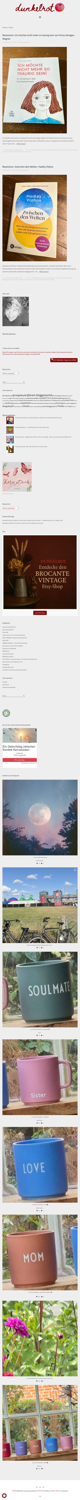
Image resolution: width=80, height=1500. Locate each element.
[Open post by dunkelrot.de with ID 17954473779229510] (40, 1077)
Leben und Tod (19, 279)
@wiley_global (68, 395)
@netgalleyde (19, 395)
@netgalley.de (7, 396)
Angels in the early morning (15, 398)
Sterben (16, 151)
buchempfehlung (6, 400)
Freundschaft (22, 400)
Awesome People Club (9, 627)
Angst (24, 398)
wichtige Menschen (8, 667)
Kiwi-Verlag (53, 403)
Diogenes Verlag (13, 400)
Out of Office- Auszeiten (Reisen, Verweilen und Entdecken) (19, 659)
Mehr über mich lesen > (9, 334)
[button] (4, 1495)
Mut (69, 403)
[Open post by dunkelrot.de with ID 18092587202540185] (40, 1338)
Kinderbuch (46, 403)
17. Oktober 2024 (6, 170)
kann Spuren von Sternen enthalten (12, 646)
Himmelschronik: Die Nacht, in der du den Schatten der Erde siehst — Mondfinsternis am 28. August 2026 (32, 520)
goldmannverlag (60, 400)
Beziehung (56, 398)
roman (25, 406)
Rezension (19, 406)
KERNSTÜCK (5, 651)
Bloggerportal (65, 398)
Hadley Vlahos (65, 278)
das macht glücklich (8, 630)
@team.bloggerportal (37, 278)
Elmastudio (64, 1491)
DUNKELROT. (19, 1491)
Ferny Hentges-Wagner (37, 150)
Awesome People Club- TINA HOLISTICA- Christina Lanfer (31, 446)
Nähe (15, 406)
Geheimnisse (37, 400)
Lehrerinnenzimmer (8, 654)
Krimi (58, 403)
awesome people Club (34, 398)
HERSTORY (5, 640)
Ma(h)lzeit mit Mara (7, 656)
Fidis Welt (5, 632)
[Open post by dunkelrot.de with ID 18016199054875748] (40, 1423)
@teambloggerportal (58, 396)
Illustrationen (16, 403)
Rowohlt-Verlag (32, 406)
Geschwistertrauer (52, 150)
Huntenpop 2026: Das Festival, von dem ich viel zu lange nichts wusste (22, 523)
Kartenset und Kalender (9, 648)
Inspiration (25, 402)
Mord (65, 403)
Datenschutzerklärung (8, 687)
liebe (62, 403)
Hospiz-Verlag (63, 150)
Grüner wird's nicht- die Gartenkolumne (13, 635)
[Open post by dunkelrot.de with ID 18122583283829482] (40, 1252)
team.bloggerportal (50, 406)
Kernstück (40, 403)
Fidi (15, 42)
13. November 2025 (6, 42)
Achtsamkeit (5, 398)
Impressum (5, 685)
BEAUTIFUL (46, 398)
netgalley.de (73, 403)
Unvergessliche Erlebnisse (39, 279)
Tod (66, 406)
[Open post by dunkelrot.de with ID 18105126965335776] (40, 989)
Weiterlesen (21, 144)
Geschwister (45, 150)
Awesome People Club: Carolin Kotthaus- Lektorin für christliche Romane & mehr (38, 418)
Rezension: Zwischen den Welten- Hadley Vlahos (27, 166)
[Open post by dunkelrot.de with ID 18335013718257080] (40, 817)
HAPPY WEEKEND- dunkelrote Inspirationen (14, 638)
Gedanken (29, 400)
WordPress (47, 1491)
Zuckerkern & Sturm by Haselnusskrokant (14, 670)
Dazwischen (44, 278)
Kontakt (4, 682)
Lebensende (25, 279)
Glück (42, 400)
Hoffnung (9, 403)
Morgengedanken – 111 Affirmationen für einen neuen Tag (32, 427)
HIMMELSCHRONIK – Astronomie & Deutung (14, 643)
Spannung (39, 406)
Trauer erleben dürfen (26, 151)
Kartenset (34, 403)
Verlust (74, 406)
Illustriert (11, 151)
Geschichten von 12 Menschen (55, 278)
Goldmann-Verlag (50, 400)
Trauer (19, 151)
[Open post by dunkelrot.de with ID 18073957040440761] (40, 905)
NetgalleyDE (8, 406)
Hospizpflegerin (5, 279)
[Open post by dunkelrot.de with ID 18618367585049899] (40, 1165)
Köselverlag (12, 279)
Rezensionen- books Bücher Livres (14, 150)
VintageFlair (5, 664)
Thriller (60, 406)
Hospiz (58, 150)
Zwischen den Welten (50, 279)
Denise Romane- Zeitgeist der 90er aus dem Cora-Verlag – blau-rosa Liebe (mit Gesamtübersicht (43, 437)
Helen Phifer (69, 400)
